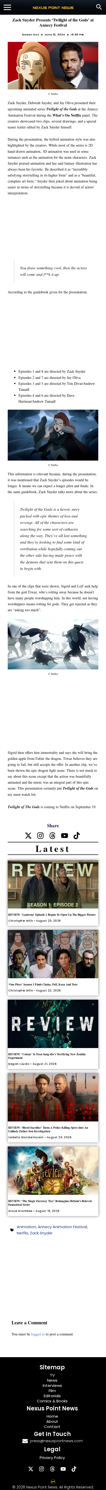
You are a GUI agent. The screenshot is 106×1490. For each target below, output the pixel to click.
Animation (26, 1226)
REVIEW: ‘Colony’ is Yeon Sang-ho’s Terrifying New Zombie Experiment (47, 1056)
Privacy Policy (52, 1457)
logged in (38, 1334)
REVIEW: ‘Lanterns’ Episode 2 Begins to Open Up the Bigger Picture (52, 915)
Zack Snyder (41, 1233)
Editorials (52, 1396)
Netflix (22, 1233)
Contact (52, 1426)
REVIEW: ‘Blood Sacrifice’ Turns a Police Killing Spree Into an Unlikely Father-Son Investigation (48, 1129)
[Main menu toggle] (7, 7)
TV (52, 1375)
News (52, 1380)
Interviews (52, 1385)
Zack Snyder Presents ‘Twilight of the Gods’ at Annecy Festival (53, 22)
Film (52, 1390)
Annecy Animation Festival (62, 1226)
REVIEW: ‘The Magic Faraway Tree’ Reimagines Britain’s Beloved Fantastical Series (50, 1203)
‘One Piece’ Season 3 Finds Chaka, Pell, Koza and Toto (42, 984)
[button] (99, 7)
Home (52, 1416)
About (52, 1421)
